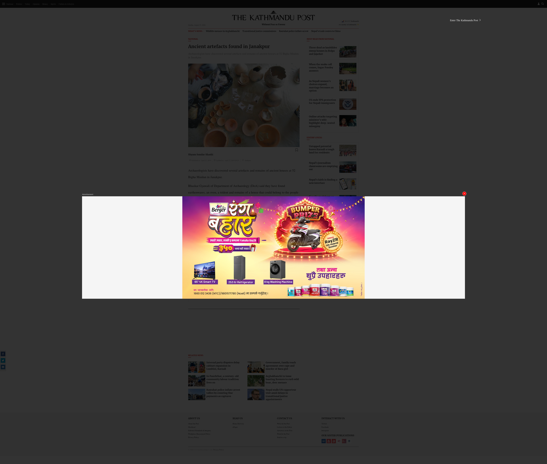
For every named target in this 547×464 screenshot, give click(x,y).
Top (541, 442)
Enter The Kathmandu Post (464, 20)
